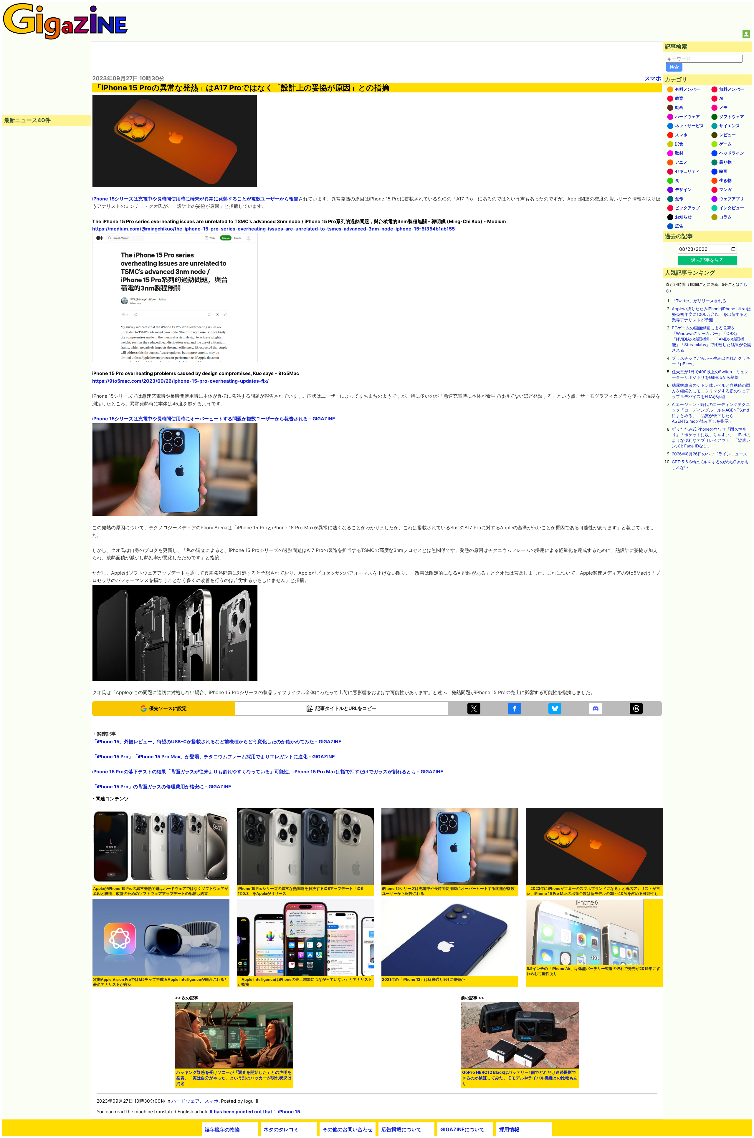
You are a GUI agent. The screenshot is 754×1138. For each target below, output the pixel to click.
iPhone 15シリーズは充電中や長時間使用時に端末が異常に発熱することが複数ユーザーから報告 (195, 199)
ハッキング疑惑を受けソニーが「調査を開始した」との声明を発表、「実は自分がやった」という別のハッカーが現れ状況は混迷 (234, 1078)
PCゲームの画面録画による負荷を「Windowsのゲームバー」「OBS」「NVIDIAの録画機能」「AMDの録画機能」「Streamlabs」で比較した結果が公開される (711, 339)
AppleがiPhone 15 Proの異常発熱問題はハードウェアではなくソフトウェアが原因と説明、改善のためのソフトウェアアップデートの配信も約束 (160, 891)
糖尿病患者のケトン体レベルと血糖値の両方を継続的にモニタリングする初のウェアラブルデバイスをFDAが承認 (711, 391)
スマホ (652, 78)
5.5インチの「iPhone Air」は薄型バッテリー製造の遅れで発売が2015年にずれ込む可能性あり (593, 971)
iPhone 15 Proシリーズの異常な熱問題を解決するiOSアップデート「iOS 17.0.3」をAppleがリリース (300, 891)
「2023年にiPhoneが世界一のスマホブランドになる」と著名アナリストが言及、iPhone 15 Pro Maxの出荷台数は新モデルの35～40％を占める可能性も (593, 891)
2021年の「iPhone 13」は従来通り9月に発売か (423, 979)
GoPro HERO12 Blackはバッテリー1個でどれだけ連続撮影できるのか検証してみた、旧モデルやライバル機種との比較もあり (520, 1078)
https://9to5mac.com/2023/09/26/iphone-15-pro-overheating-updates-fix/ (180, 381)
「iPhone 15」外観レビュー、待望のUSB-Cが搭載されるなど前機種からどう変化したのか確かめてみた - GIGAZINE (216, 741)
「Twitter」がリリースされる (699, 300)
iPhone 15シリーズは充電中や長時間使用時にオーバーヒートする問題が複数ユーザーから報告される (448, 891)
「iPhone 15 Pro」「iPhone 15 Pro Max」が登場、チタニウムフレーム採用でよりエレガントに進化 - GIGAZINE (213, 756)
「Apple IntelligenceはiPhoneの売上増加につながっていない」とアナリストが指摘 (305, 982)
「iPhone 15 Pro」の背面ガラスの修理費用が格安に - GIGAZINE (161, 786)
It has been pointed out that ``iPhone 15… (257, 1111)
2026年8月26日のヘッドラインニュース (709, 453)
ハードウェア (185, 1101)
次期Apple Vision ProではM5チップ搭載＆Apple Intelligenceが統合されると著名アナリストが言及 (160, 982)
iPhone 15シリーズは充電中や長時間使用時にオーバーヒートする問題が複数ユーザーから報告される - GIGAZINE (213, 419)
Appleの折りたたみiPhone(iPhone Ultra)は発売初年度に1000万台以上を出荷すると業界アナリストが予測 (711, 314)
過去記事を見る (707, 260)
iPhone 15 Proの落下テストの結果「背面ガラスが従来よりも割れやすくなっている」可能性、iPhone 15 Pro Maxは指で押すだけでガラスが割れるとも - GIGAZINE (267, 771)
